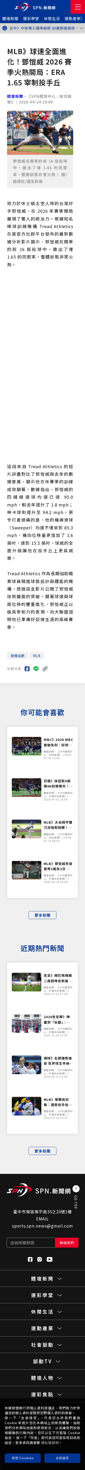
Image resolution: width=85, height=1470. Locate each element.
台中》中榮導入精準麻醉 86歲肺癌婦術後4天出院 (44, 28)
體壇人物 (42, 1377)
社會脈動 (42, 1344)
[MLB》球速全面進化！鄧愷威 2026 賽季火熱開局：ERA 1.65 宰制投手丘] (27, 668)
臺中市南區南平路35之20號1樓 (42, 1212)
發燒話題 (18, 655)
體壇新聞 (10, 18)
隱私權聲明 (50, 1442)
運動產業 (73, 18)
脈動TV (42, 1361)
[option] (44, 28)
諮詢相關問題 (22, 1242)
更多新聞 (42, 915)
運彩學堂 (31, 18)
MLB (37, 655)
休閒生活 (52, 18)
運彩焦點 (42, 1394)
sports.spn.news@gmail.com (42, 1226)
